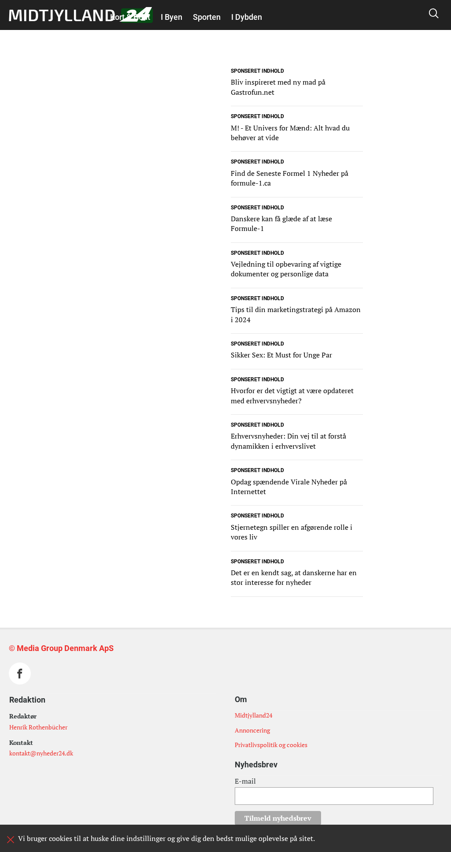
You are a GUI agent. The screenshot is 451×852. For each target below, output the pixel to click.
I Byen (171, 17)
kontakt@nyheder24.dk (41, 753)
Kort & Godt (130, 17)
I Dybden (246, 17)
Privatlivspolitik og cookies (271, 744)
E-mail (245, 781)
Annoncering (252, 730)
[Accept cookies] (10, 840)
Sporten (207, 17)
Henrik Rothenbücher (38, 727)
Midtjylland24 (253, 715)
